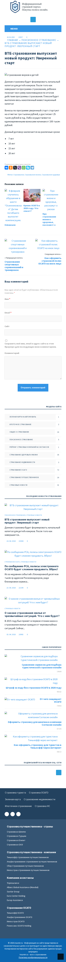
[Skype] (28, 167)
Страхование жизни (33, 174)
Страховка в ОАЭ (15, 844)
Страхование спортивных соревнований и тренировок (14, 265)
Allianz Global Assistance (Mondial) (22, 887)
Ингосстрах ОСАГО (16, 921)
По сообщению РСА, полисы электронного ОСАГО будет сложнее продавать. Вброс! (31, 567)
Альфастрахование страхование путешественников (32, 861)
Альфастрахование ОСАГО (19, 917)
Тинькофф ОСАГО (15, 912)
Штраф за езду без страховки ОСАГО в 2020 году (33, 687)
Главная (12, 39)
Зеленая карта (13, 799)
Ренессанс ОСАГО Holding (19, 925)
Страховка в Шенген (16, 831)
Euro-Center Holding (16, 895)
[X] (15, 167)
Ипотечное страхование (20, 424)
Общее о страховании (19, 432)
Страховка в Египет (16, 840)
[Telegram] (32, 167)
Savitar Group (13, 891)
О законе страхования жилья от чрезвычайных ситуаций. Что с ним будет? (32, 614)
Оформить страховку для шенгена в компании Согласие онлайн (34, 723)
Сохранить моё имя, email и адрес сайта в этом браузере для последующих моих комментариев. (30, 345)
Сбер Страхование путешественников (25, 865)
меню (14, 28)
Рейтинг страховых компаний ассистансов (29, 447)
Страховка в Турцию (16, 836)
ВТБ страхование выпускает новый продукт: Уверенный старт (27, 521)
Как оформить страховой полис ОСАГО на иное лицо (49, 260)
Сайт (7, 326)
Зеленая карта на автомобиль (23, 417)
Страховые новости (18, 485)
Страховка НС (42, 806)
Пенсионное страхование (38, 39)
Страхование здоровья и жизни (24, 455)
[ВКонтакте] (6, 167)
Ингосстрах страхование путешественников (28, 870)
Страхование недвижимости (22, 462)
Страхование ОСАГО (18, 470)
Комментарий (12, 353)
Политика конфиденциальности (33, 957)
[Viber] (19, 167)
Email (8, 312)
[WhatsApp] (23, 167)
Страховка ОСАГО (38, 792)
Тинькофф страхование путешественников (28, 857)
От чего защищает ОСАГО (50, 700)
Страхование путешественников (24, 477)
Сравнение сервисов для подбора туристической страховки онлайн (41, 666)
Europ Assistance (15, 900)
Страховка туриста (15, 792)
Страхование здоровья (51, 174)
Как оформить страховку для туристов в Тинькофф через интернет (37, 746)
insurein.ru (33, 8)
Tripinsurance (13, 883)
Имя (7, 299)
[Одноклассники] (11, 167)
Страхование (18, 174)
